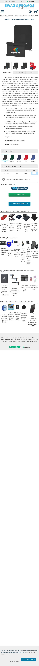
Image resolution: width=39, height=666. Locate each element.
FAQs (31, 72)
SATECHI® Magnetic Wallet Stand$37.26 (17, 316)
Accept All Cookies (28, 659)
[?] (14, 184)
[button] (10, 1)
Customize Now (19, 194)
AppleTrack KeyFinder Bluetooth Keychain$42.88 (24, 317)
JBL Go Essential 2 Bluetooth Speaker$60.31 (11, 316)
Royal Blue (33, 161)
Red (26, 161)
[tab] (7, 72)
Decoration (19, 72)
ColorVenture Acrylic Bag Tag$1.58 (33, 287)
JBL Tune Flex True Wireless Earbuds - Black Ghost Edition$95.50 (28, 256)
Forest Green (12, 161)
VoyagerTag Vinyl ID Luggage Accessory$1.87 (17, 252)
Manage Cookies (14, 661)
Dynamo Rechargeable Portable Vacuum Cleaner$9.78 (15, 291)
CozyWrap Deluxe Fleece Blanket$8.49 (19, 226)
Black (5, 161)
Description (7, 72)
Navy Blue (19, 161)
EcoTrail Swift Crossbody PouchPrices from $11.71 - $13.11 (23, 255)
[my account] (30, 11)
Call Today (19, 203)
